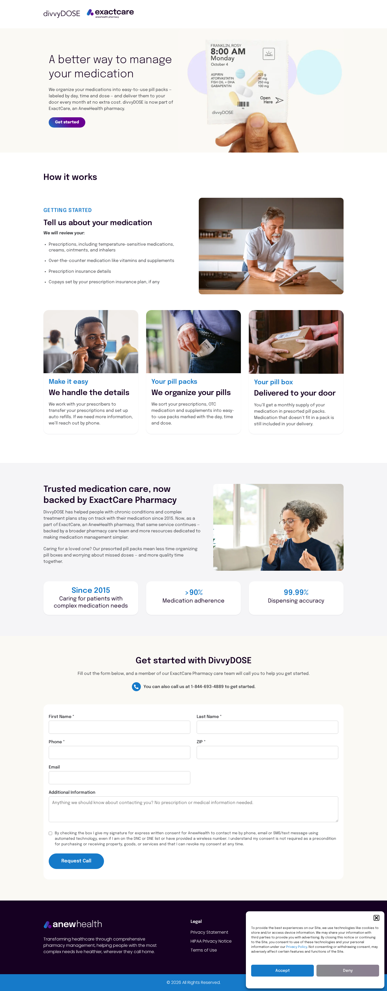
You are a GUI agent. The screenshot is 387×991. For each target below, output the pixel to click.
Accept (282, 971)
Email (54, 767)
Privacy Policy (296, 947)
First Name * (61, 717)
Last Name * (209, 717)
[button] (376, 918)
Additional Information (72, 793)
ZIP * (201, 742)
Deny (348, 971)
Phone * (57, 742)
